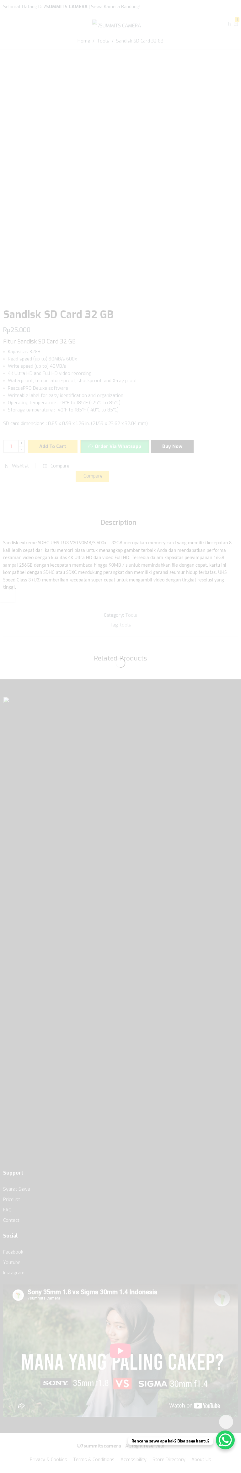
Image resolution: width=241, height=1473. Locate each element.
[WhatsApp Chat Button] (225, 1440)
